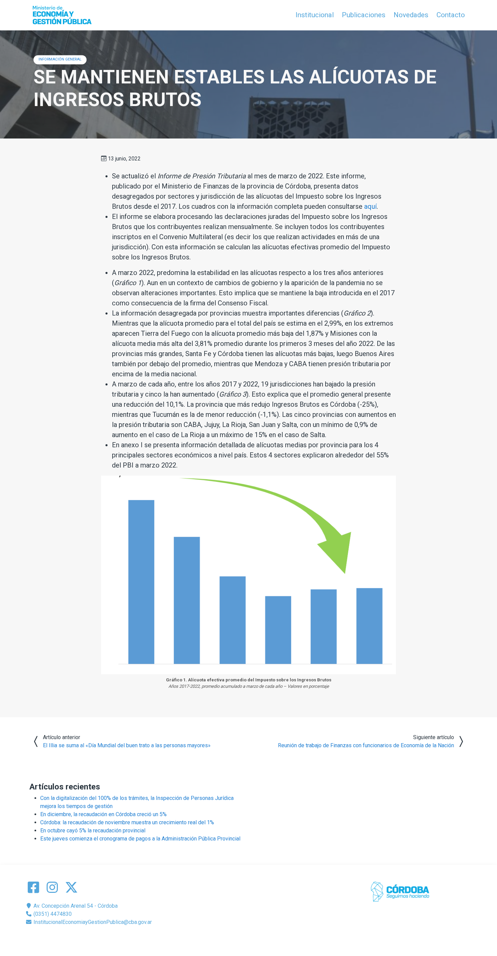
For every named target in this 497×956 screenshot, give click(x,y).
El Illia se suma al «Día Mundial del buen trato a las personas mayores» (127, 745)
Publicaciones (363, 15)
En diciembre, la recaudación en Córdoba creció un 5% (103, 814)
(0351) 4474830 (52, 914)
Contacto (450, 15)
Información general (60, 59)
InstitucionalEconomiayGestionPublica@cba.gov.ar (92, 922)
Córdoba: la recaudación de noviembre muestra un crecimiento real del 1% (127, 822)
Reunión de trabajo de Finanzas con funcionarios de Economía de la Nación (366, 745)
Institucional (314, 15)
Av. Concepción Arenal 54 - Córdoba (75, 906)
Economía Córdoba (258, 938)
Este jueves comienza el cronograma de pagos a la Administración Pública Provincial (140, 838)
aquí (370, 206)
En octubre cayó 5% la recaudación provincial (92, 830)
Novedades (411, 15)
